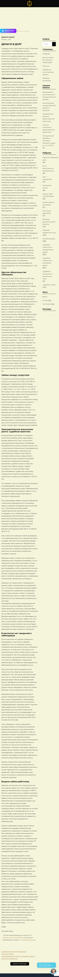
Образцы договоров (47, 79)
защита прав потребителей (48, 195)
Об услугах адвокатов (47, 212)
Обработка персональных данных (48, 72)
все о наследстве (47, 178)
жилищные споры (47, 186)
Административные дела (50, 159)
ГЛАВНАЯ (46, 54)
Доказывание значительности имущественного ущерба (49, 95)
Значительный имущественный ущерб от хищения (49, 106)
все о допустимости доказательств (48, 168)
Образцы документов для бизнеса (49, 221)
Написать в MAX (9, 31)
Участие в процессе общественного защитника (49, 128)
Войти (45, 297)
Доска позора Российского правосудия (48, 60)
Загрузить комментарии (20, 963)
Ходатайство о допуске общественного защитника (49, 117)
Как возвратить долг (27, 940)
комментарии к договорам (49, 203)
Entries (47, 300)
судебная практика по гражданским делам (48, 248)
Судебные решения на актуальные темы (47, 275)
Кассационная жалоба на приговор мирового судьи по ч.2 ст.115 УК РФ (49, 142)
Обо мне (46, 66)
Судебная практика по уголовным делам (47, 261)
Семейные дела (49, 239)
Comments (48, 304)
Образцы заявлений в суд (49, 231)
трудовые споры (49, 285)
